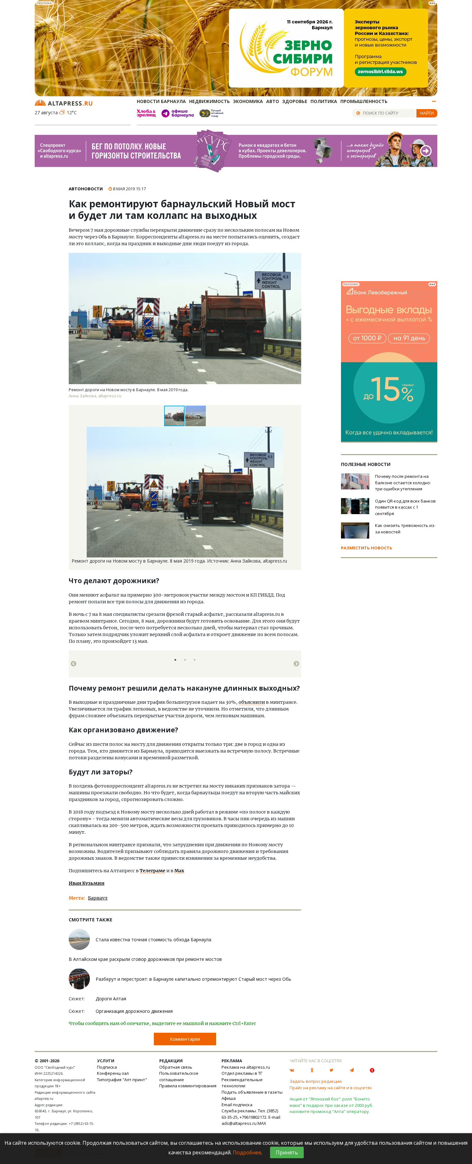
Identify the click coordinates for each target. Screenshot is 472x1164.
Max (179, 871)
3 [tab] (194, 660)
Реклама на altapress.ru (246, 1067)
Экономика (248, 101)
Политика (323, 101)
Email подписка (237, 1105)
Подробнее (247, 1152)
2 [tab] (185, 660)
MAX (262, 1123)
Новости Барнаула (161, 101)
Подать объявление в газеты (252, 1092)
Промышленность (364, 101)
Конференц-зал (113, 1073)
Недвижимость (209, 101)
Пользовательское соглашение (178, 1076)
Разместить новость (366, 548)
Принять (287, 1152)
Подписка (107, 1067)
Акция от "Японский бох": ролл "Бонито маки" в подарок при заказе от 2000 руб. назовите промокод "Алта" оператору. (331, 1105)
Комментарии (185, 1039)
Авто (272, 101)
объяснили (252, 702)
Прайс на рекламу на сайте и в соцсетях (331, 1088)
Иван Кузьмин (86, 883)
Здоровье (294, 101)
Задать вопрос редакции (316, 1081)
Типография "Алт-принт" (122, 1079)
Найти (427, 113)
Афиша (229, 1098)
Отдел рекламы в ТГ (242, 1073)
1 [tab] (175, 660)
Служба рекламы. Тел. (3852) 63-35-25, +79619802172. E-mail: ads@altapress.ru (251, 1117)
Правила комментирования (187, 1086)
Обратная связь (175, 1067)
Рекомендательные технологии (242, 1083)
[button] (195, 416)
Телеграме (152, 871)
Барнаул (98, 898)
